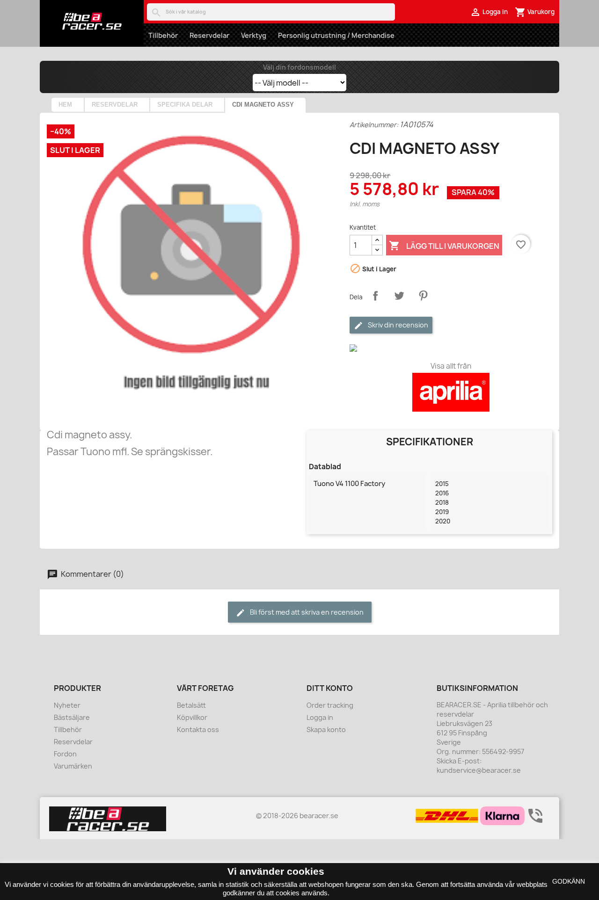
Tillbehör (163, 35)
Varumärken (73, 766)
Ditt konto (330, 688)
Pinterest (423, 295)
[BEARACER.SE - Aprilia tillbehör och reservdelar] (91, 21)
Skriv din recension (397, 324)
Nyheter (67, 705)
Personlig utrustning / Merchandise (336, 35)
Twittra (399, 295)
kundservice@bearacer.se (479, 770)
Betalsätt (191, 705)
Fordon (65, 753)
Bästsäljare (72, 717)
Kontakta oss (198, 729)
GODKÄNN (568, 881)
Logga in (320, 717)
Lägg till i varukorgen (444, 245)
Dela (375, 295)
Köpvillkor (192, 717)
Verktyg (253, 35)
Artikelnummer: (374, 124)
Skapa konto (326, 729)
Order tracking (330, 705)
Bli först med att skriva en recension (306, 612)
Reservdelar (209, 35)
